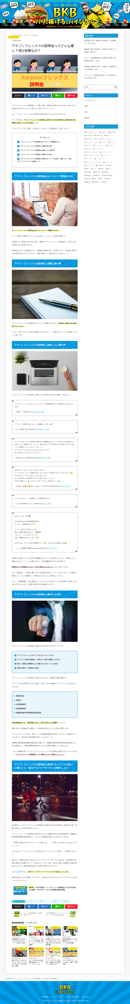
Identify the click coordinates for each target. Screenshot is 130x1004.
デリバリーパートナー (92, 155)
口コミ (94, 168)
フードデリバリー (14, 37)
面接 (105, 182)
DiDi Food (112, 132)
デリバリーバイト (106, 152)
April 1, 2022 (46, 458)
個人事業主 (101, 165)
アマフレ (59, 901)
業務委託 (97, 175)
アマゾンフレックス (47, 901)
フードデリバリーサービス (93, 162)
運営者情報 (44, 997)
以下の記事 (16, 872)
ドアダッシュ (106, 155)
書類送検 (106, 172)
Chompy (103, 132)
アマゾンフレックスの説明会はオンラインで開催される (38, 142)
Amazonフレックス (33, 901)
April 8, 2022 (65, 486)
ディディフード (99, 149)
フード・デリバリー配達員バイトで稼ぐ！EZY (61, 1000)
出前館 (109, 165)
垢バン (109, 168)
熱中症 (88, 178)
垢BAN (102, 168)
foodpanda (99, 135)
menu (107, 135)
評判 (101, 178)
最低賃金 (88, 175)
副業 (86, 106)
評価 (95, 178)
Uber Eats (89, 139)
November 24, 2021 (37, 412)
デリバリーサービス (92, 152)
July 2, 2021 (52, 548)
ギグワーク (111, 145)
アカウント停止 (106, 139)
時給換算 (88, 172)
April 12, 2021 (46, 503)
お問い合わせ (86, 997)
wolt (97, 139)
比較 (86, 112)
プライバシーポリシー (57, 997)
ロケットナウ (90, 165)
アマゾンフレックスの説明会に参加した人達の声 (36, 150)
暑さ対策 (97, 172)
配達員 (67, 901)
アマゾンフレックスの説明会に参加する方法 (35, 154)
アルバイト (113, 142)
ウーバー (88, 145)
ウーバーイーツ (99, 145)
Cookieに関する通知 (73, 997)
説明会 (108, 178)
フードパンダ (108, 162)
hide (48, 137)
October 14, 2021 (44, 429)
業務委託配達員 (108, 175)
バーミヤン (89, 159)
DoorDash (89, 135)
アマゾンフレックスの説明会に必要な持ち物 (35, 146)
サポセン (88, 149)
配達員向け (97, 182)
